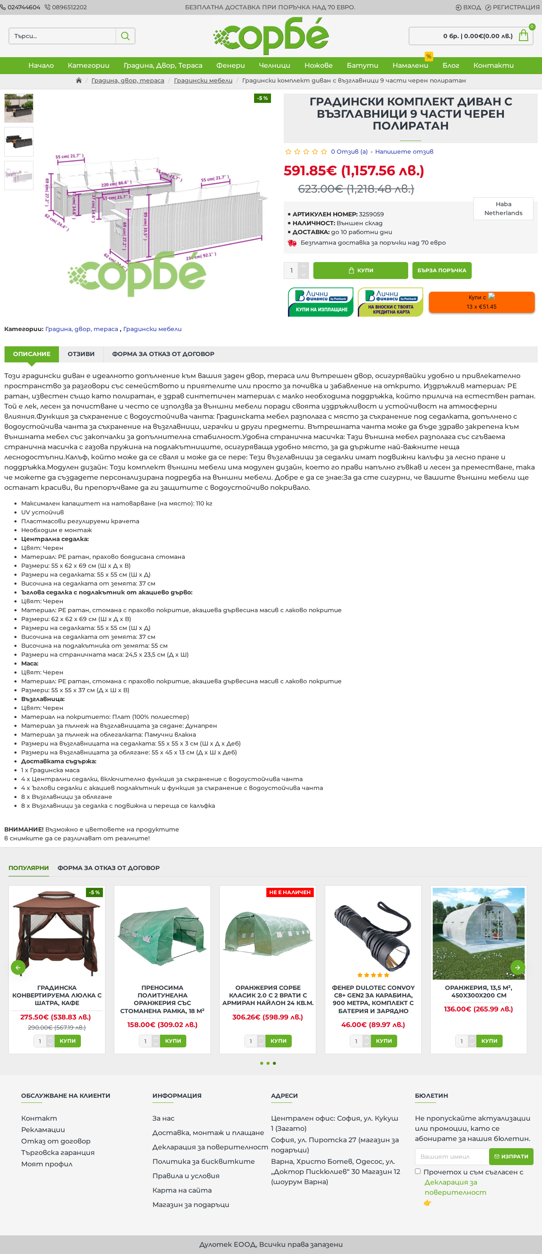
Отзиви (81, 354)
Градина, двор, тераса (127, 80)
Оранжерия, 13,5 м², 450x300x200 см (478, 991)
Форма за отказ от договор (163, 354)
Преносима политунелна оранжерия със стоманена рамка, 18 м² (162, 999)
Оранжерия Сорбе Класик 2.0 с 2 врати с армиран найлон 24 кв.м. (268, 995)
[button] (18, 967)
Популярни (28, 868)
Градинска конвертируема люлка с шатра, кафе (57, 995)
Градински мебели (203, 80)
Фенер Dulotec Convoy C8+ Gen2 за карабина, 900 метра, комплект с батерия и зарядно (373, 999)
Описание (31, 354)
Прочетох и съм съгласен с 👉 (473, 1187)
